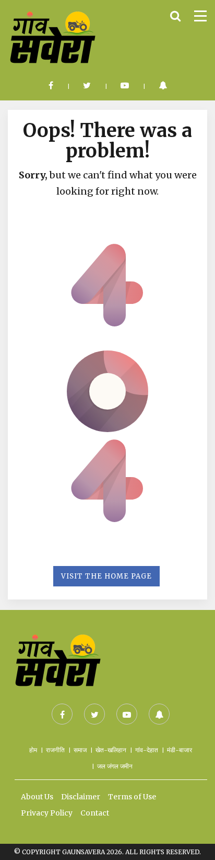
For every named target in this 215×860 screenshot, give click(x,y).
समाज (80, 750)
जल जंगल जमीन (115, 766)
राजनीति (55, 750)
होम (33, 750)
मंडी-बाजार (179, 750)
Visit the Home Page (106, 576)
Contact (94, 813)
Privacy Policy (47, 813)
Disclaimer (80, 796)
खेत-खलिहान (110, 750)
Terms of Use (132, 796)
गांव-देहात (146, 750)
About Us (37, 796)
